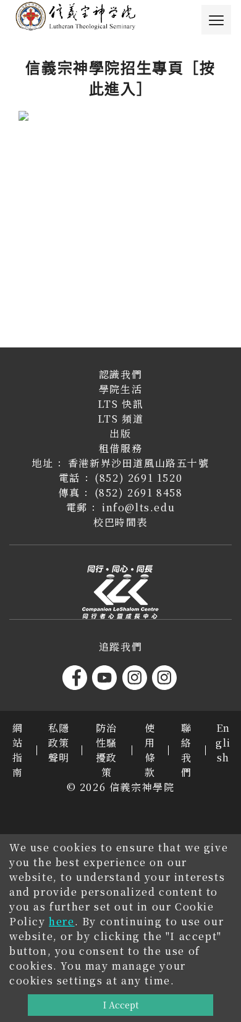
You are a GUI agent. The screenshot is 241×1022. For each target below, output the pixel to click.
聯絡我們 (186, 750)
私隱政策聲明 (59, 742)
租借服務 (120, 448)
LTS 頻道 (121, 419)
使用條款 (150, 750)
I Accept (120, 1004)
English (223, 742)
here (61, 921)
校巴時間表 (120, 522)
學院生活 (120, 389)
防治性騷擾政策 (106, 750)
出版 (120, 433)
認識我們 (120, 374)
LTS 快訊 (121, 404)
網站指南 (17, 750)
